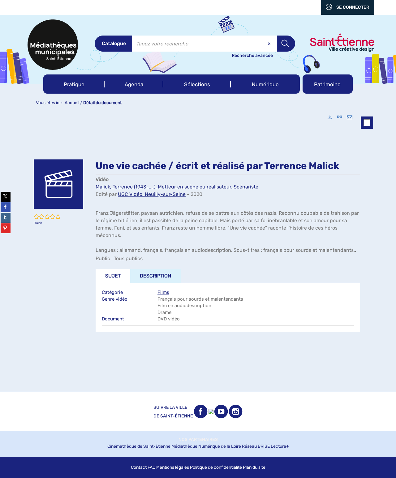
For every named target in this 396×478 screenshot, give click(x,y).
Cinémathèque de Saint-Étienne (138, 446)
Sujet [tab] (113, 276)
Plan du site (254, 467)
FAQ (151, 467)
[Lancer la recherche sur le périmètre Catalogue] (286, 44)
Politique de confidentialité (216, 467)
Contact (139, 467)
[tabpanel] (198, 250)
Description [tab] (155, 276)
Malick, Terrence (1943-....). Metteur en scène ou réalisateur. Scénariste (177, 187)
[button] (74, 84)
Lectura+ (280, 446)
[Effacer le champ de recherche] (269, 44)
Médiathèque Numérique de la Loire (206, 446)
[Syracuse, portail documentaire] (53, 44)
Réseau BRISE (256, 446)
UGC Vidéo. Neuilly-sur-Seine (152, 194)
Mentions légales (172, 467)
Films (163, 292)
